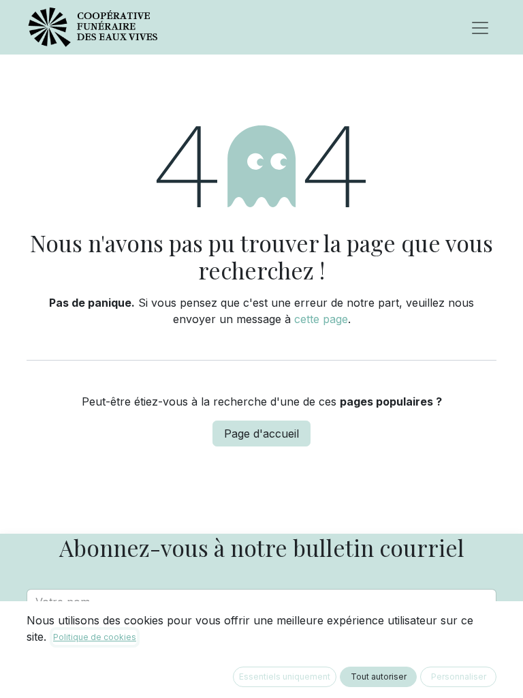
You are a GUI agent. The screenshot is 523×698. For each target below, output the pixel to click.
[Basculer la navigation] (480, 27)
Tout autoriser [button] (379, 676)
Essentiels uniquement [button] (284, 676)
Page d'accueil (261, 433)
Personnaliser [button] (458, 676)
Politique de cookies (94, 637)
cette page (321, 319)
